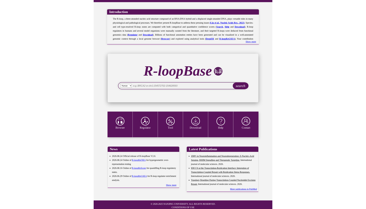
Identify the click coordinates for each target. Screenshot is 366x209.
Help (227, 27)
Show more (251, 41)
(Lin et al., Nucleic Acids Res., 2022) (227, 23)
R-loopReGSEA (227, 39)
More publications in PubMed (243, 189)
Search (219, 27)
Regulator (133, 35)
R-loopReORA (139, 160)
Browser (165, 39)
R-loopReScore (139, 168)
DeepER (210, 39)
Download (240, 27)
